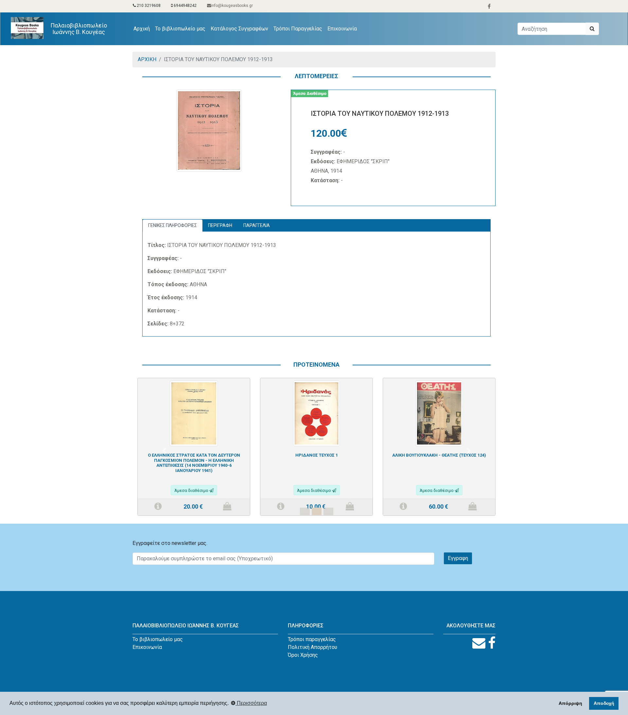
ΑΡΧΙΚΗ (147, 59)
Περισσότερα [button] (251, 703)
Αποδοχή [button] (604, 703)
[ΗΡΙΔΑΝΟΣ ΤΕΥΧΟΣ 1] (316, 413)
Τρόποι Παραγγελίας (297, 29)
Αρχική (142, 28)
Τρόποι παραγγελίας (312, 639)
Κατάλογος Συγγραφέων (239, 29)
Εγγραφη (458, 558)
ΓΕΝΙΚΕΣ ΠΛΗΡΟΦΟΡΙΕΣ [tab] (172, 225)
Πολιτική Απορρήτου (312, 647)
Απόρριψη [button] (570, 703)
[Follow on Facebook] (492, 643)
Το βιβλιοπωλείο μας (180, 29)
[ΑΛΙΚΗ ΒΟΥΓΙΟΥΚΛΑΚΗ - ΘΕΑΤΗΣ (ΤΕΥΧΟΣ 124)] (439, 413)
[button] (164, 450)
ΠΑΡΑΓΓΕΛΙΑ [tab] (256, 225)
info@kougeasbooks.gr (232, 5)
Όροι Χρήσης (303, 655)
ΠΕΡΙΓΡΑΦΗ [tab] (220, 225)
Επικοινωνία (342, 29)
